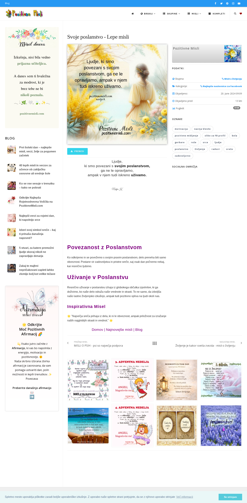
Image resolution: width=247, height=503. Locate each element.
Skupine (172, 14)
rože (193, 142)
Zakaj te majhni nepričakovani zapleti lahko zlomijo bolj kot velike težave (37, 269)
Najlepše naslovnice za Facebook (222, 86)
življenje (200, 149)
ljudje (218, 142)
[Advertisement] (117, 219)
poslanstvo (181, 149)
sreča (229, 149)
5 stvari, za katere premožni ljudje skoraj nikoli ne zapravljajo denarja (36, 251)
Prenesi (79, 151)
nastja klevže (202, 129)
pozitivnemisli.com (32, 113)
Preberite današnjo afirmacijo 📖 (32, 392)
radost (216, 149)
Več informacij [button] (184, 496)
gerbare (180, 142)
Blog (7, 3)
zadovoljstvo (183, 155)
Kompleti (218, 14)
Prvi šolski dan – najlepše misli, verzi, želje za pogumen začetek (37, 151)
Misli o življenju (233, 78)
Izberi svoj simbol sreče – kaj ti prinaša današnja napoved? (37, 233)
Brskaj (148, 14)
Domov (97, 330)
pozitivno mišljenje (186, 135)
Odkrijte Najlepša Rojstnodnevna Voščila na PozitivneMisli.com (36, 201)
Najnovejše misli (119, 330)
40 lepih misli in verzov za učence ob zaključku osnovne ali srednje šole (35, 169)
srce (205, 142)
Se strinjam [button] (230, 497)
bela (234, 135)
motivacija (181, 129)
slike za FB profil (215, 135)
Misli (195, 14)
